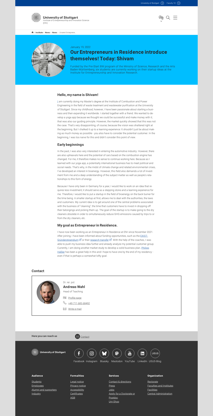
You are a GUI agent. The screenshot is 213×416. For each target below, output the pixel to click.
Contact (85, 336)
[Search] (168, 17)
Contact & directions (120, 381)
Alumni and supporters (44, 389)
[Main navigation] (175, 17)
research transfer (99, 239)
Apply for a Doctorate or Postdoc (122, 395)
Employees (38, 385)
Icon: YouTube (129, 353)
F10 (171, 3)
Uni (150, 3)
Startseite (32, 32)
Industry (36, 393)
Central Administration (160, 393)
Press (112, 385)
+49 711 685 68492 (79, 303)
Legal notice (77, 381)
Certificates (76, 393)
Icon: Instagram (91, 353)
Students (36, 381)
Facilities (152, 389)
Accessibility (77, 389)
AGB (72, 397)
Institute (39, 32)
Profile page (74, 297)
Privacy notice (78, 385)
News (47, 32)
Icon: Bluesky (104, 353)
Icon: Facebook (79, 353)
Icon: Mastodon (117, 353)
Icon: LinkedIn (142, 353)
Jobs (111, 389)
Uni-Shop (114, 401)
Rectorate (153, 381)
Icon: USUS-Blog (155, 353)
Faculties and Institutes (160, 385)
